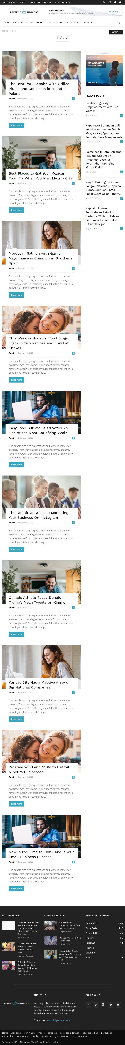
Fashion (34, 22)
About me (66, 2)
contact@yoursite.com (58, 1020)
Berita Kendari (22, 1036)
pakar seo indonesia (69, 1033)
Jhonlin (41, 1033)
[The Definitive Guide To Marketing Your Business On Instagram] (41, 497)
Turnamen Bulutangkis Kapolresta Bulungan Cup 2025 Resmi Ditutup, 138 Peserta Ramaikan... (28, 928)
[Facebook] (98, 2)
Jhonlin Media (62, 1036)
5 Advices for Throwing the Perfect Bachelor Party (69, 925)
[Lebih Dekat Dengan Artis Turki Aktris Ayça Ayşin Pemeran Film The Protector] (50, 954)
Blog (57, 2)
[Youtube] (120, 2)
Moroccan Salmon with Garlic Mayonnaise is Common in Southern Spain (40, 258)
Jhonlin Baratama (79, 1036)
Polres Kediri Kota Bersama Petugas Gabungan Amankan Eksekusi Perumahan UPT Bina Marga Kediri (104, 159)
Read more (16, 125)
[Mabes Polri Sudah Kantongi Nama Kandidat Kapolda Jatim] (8, 946)
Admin (12, 98)
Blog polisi (16, 1033)
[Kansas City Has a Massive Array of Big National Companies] (41, 667)
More (87, 22)
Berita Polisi (106, 1033)
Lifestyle (19, 22)
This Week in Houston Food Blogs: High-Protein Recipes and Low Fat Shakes (39, 343)
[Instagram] (109, 2)
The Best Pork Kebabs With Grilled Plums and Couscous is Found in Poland (39, 89)
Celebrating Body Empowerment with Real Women (102, 106)
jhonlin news (29, 1033)
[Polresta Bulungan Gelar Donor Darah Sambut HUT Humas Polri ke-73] (8, 965)
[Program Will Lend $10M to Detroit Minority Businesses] (41, 752)
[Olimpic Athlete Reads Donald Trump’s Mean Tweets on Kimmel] (41, 582)
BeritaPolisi (7, 1036)
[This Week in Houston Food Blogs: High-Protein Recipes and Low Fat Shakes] (41, 327)
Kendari (35, 1036)
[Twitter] (114, 2)
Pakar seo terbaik (90, 1033)
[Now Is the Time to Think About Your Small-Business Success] (41, 836)
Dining (62, 22)
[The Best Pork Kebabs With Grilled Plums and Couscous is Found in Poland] (41, 73)
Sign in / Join (35, 2)
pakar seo (52, 1033)
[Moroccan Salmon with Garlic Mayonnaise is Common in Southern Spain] (41, 243)
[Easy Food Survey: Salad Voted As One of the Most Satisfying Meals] (41, 412)
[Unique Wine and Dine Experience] (50, 940)
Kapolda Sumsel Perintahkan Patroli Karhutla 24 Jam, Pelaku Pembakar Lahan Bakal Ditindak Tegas (102, 216)
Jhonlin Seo (47, 1036)
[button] (119, 22)
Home (7, 22)
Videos (75, 22)
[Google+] (104, 2)
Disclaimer (47, 2)
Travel (48, 22)
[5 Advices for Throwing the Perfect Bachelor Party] (50, 925)
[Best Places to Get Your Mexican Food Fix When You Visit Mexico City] (41, 158)
